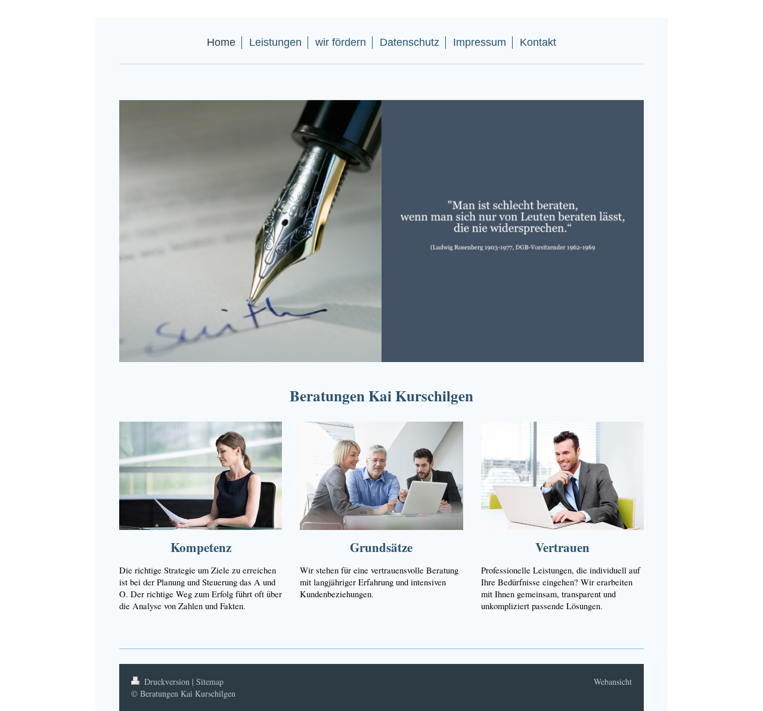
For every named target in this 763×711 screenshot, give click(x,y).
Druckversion (167, 681)
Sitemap (210, 681)
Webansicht (613, 681)
